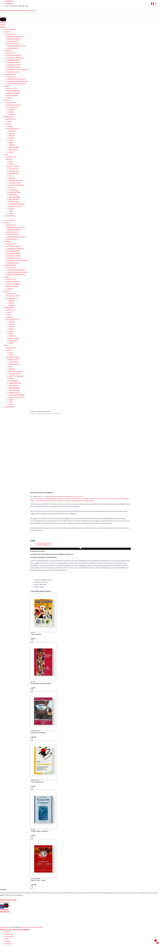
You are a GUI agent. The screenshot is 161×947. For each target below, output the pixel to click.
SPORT (11, 211)
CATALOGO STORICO (15, 183)
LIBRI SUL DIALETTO (12, 41)
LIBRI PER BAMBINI (14, 197)
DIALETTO (7, 32)
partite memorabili (55, 501)
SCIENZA (11, 209)
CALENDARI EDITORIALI (13, 62)
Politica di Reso (25, 927)
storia (66, 501)
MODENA (11, 112)
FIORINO (11, 164)
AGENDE (6, 86)
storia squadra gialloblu (74, 501)
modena (36, 501)
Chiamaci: (4, 910)
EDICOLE (11, 188)
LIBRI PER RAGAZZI (14, 199)
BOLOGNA (12, 133)
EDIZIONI (9, 159)
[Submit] (3, 19)
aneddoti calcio (56, 498)
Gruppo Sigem (4, 927)
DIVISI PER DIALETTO (12, 129)
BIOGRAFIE (12, 178)
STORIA (11, 213)
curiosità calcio (84, 498)
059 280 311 (5, 912)
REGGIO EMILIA (13, 150)
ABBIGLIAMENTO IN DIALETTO (15, 37)
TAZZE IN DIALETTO (12, 48)
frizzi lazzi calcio (119, 498)
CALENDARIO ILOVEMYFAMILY (15, 58)
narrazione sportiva (44, 501)
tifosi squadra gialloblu (88, 501)
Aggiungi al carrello (43, 544)
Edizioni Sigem (58, 496)
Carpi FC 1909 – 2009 (38, 880)
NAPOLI (11, 140)
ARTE (10, 176)
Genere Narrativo (67, 496)
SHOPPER (9, 126)
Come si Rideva (36, 634)
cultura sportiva (75, 498)
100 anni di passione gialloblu (43, 498)
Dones (90, 498)
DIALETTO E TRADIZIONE (16, 185)
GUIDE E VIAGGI (13, 195)
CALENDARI (7, 51)
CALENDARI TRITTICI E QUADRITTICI (17, 70)
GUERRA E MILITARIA (15, 192)
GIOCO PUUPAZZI (9, 216)
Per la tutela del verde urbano (41, 683)
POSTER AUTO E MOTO (13, 105)
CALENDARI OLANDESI (13, 60)
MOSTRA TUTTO (11, 34)
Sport (76, 496)
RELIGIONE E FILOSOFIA (16, 206)
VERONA (11, 152)
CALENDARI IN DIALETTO (13, 39)
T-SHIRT (9, 121)
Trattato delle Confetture (39, 831)
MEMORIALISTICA (14, 173)
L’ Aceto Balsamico (37, 782)
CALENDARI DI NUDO (12, 72)
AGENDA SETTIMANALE (13, 93)
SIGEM (10, 162)
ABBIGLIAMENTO (9, 117)
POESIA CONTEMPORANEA (17, 204)
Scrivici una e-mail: (8, 900)
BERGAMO (12, 110)
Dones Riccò (96, 498)
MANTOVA (12, 136)
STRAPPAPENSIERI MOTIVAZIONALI (17, 81)
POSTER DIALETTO (12, 107)
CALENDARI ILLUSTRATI (13, 65)
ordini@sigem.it (4, 902)
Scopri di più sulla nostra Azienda (15, 930)
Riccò (62, 501)
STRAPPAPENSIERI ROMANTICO (16, 84)
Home (32, 413)
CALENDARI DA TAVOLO (13, 67)
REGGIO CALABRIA (14, 147)
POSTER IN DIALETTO (13, 44)
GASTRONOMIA (13, 190)
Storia (80, 496)
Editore (40, 413)
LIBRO (32, 501)
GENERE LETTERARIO (12, 166)
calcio (62, 498)
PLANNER (9, 98)
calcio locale (67, 498)
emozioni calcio (110, 498)
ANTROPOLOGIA (13, 171)
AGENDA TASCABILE (12, 96)
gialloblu (126, 498)
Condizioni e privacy (37, 927)
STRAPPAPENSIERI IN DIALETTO (16, 46)
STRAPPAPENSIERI (10, 74)
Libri (36, 413)
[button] (32, 641)
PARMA (11, 143)
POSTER (6, 100)
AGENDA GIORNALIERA (13, 91)
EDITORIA (103, 498)
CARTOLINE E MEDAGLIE (16, 180)
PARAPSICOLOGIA (14, 202)
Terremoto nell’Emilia (38, 733)
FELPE (8, 124)
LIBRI (5, 154)
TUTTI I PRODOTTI (10, 29)
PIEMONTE (12, 114)
